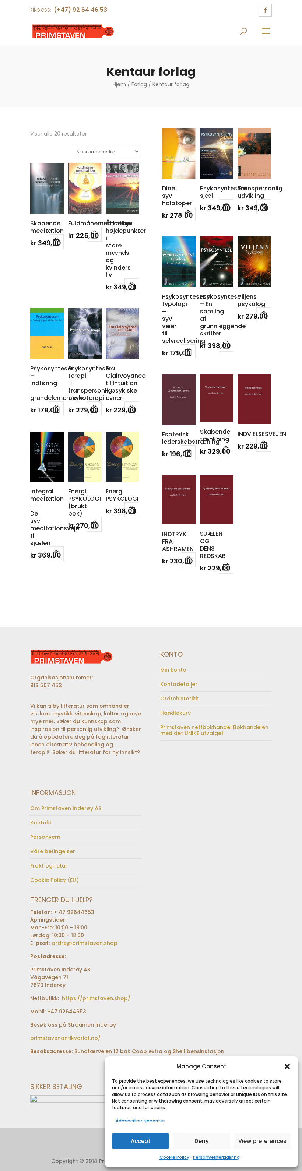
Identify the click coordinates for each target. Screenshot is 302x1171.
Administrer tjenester (140, 1121)
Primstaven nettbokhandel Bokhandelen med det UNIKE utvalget (214, 730)
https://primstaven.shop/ (95, 998)
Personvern (45, 837)
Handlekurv (175, 713)
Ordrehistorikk (179, 698)
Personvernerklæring (216, 1157)
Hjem (119, 84)
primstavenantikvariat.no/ (65, 1038)
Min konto (173, 670)
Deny (201, 1141)
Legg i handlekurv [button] (56, 241)
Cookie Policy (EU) (54, 880)
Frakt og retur (48, 865)
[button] (287, 1066)
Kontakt (41, 822)
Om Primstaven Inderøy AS (65, 808)
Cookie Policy (174, 1157)
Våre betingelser (52, 851)
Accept (141, 1141)
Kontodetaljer (178, 684)
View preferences (262, 1141)
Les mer (94, 234)
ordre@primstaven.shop (84, 943)
